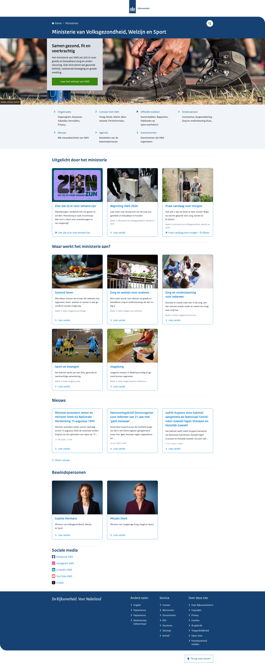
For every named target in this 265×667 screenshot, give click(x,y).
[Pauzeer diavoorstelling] (260, 99)
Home (58, 23)
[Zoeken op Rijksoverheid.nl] (209, 23)
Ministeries (71, 23)
